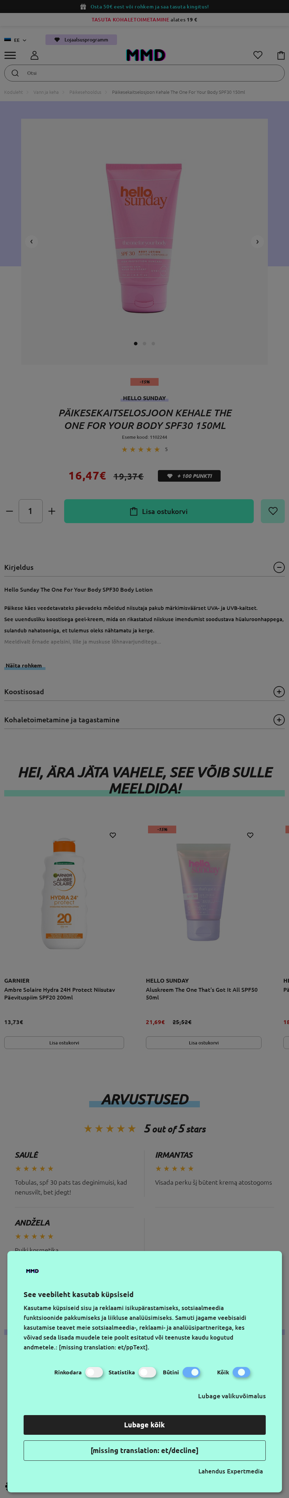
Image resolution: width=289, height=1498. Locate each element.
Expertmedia (245, 1471)
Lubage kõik (144, 1425)
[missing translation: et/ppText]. (104, 1347)
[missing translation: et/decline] (144, 1450)
